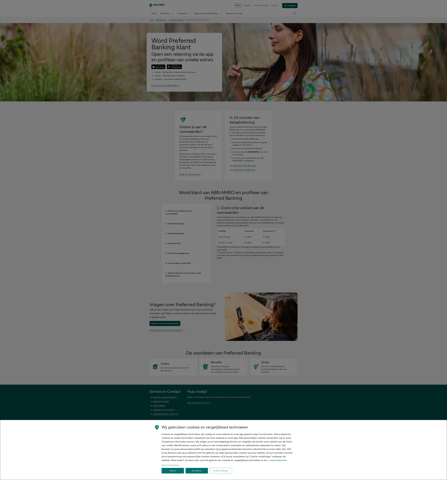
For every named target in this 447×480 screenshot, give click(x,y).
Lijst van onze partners (170, 465)
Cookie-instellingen (220, 471)
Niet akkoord (197, 471)
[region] (223, 450)
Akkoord (173, 471)
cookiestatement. (278, 460)
